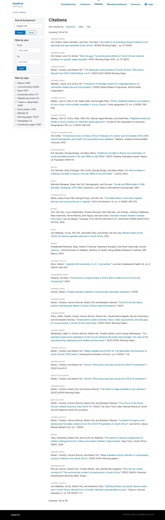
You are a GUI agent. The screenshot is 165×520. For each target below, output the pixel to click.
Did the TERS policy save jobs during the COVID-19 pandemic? (115, 364)
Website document (28, 98)
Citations (98, 4)
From (19, 45)
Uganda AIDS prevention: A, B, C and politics (88, 264)
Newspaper (25, 121)
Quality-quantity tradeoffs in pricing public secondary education (99, 292)
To (18, 56)
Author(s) (70, 26)
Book (23, 90)
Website (23, 113)
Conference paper (29, 124)
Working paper (28, 117)
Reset (31, 32)
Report (24, 83)
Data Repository (68, 4)
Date (81, 26)
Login (150, 4)
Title (88, 26)
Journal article (28, 87)
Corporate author (28, 94)
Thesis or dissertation (28, 104)
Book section (27, 109)
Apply (21, 68)
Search (20, 32)
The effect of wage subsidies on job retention (123, 389)
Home (15, 12)
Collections (85, 4)
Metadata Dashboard (116, 4)
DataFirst (18, 3)
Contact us (136, 4)
